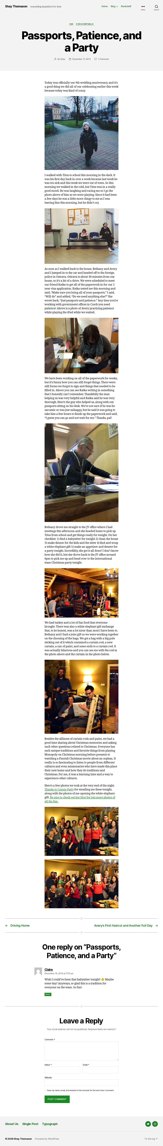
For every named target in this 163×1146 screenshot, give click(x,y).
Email (86, 1065)
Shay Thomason (16, 6)
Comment (50, 1040)
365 (71, 24)
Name (48, 1065)
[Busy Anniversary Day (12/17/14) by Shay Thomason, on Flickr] (81, 133)
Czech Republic (85, 24)
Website (48, 1077)
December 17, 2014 (81, 59)
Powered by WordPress (47, 1138)
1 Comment (103, 59)
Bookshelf (126, 6)
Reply (47, 994)
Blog (113, 6)
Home (104, 6)
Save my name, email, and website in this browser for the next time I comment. (80, 1090)
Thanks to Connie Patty (59, 789)
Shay (62, 59)
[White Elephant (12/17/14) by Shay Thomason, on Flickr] (81, 593)
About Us (11, 1124)
